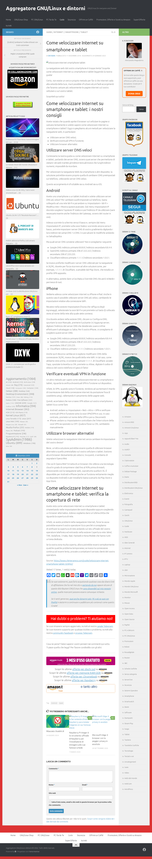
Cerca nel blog (127, 105)
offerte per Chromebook (83, 676)
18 (13, 474)
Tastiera (127, 740)
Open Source (129, 619)
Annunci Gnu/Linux (131, 428)
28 (27, 478)
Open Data (128, 614)
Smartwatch (129, 702)
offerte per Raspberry (84, 680)
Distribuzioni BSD (131, 482)
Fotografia (128, 504)
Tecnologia (128, 751)
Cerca (141, 109)
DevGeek (51, 56)
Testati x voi (129, 756)
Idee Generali (129, 543)
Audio (126, 444)
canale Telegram (105, 626)
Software (128, 712)
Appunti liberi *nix (131, 439)
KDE (10, 412)
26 (18, 478)
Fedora (11, 400)
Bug (18, 385)
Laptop (127, 565)
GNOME (20, 403)
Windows (29, 443)
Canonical (29, 385)
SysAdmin (19, 439)
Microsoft (22, 424)
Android (54, 703)
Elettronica (128, 493)
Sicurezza (72, 20)
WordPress (128, 789)
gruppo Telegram (83, 633)
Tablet (84, 32)
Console (127, 455)
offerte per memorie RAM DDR (84, 672)
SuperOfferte (139, 20)
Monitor (127, 597)
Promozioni (128, 641)
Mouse (127, 603)
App (126, 433)
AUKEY (127, 450)
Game (10, 403)
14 (27, 471)
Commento (54, 769)
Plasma (9, 430)
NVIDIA (29, 427)
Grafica (10, 406)
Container (32, 388)
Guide (62, 20)
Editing (28, 397)
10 (8, 471)
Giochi (126, 515)
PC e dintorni (129, 630)
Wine (9, 446)
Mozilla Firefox (15, 427)
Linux (26, 418)
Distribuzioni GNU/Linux (133, 488)
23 (37, 474)
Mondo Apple (129, 581)
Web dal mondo (130, 778)
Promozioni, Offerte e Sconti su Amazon (113, 20)
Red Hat (24, 436)
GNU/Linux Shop (21, 20)
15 (32, 471)
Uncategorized (130, 762)
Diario (126, 477)
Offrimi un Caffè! (86, 20)
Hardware (128, 532)
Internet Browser (17, 409)
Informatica (26, 406)
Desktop (24, 391)
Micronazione (129, 576)
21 (27, 474)
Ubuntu (14, 443)
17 (8, 474)
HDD (126, 537)
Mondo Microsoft (131, 592)
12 (18, 471)
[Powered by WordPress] (15, 851)
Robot (126, 647)
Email (85, 785)
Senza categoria (130, 674)
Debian (12, 391)
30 (37, 478)
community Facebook (63, 633)
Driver (19, 397)
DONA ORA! (134, 93)
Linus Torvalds (13, 419)
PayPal (127, 625)
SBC (125, 663)
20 (22, 474)
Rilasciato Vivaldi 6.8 (55, 731)
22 (32, 474)
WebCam (128, 784)
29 (32, 478)
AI (9, 382)
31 (8, 482)
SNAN (126, 707)
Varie (126, 767)
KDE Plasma (21, 412)
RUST (33, 436)
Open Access (129, 608)
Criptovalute (129, 461)
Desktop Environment (20, 394)
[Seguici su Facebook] (37, 32)
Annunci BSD (129, 422)
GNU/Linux (128, 521)
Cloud (10, 388)
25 (13, 478)
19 (18, 474)
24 (8, 478)
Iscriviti (9, 26)
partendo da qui (89, 585)
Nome (52, 785)
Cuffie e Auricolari (131, 466)
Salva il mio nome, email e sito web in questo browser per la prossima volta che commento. (80, 803)
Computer (20, 388)
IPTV (126, 559)
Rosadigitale (129, 652)
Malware (24, 421)
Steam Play (128, 723)
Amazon (127, 417)
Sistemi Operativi (131, 691)
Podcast (19, 431)
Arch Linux (29, 382)
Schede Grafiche (130, 669)
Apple (61, 703)
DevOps (10, 397)
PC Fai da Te (51, 20)
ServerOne (128, 680)
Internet (58, 32)
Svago (126, 729)
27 (22, 478)
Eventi (126, 499)
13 (22, 471)
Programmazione (16, 433)
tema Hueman (34, 851)
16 (37, 471)
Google (31, 403)
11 (13, 471)
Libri (126, 570)
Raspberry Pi (12, 436)
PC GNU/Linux (37, 20)
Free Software (24, 400)
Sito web (52, 793)
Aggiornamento (21, 378)
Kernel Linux (16, 415)
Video (126, 773)
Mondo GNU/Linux (131, 586)
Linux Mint (12, 421)
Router (127, 658)
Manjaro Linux (11, 424)
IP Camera (128, 554)
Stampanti (128, 718)
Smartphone (72, 32)
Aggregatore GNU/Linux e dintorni (45, 8)
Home (8, 20)
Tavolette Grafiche (131, 745)
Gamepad (128, 510)
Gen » (25, 485)
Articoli (9, 385)
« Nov (19, 485)
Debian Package (130, 471)
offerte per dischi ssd (83, 669)
